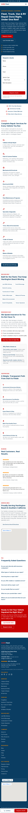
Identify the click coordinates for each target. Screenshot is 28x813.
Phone (4, 66)
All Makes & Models (6, 709)
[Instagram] (19, 1)
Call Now (8, 810)
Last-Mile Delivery (7, 284)
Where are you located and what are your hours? (13, 598)
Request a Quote (7, 36)
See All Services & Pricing (9, 264)
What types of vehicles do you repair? (12, 572)
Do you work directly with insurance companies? (11, 567)
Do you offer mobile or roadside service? (13, 580)
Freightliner (4, 700)
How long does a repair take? (9, 576)
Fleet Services (4, 766)
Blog (2, 748)
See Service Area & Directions (11, 524)
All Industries (4, 725)
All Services (4, 693)
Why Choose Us (5, 736)
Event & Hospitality (7, 302)
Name (4, 61)
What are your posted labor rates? (11, 593)
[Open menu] (26, 4)
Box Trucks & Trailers (6, 704)
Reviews (3, 739)
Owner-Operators (20, 302)
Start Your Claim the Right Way (11, 339)
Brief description (7, 82)
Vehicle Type (6, 77)
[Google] (10, 1)
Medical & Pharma (20, 295)
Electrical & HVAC (5, 688)
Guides (3, 750)
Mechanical (4, 686)
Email (4, 72)
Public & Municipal (7, 295)
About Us (3, 732)
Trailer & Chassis (5, 691)
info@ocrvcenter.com (6, 658)
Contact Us (4, 773)
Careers (3, 741)
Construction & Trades (8, 291)
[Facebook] (17, 1)
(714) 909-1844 (5, 656)
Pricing (3, 769)
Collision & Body (5, 681)
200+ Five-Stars (12, 661)
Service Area (4, 771)
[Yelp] (13, 1)
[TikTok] (15, 1)
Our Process (4, 734)
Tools (2, 755)
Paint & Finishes (5, 683)
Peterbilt (3, 707)
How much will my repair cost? (10, 585)
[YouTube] (8, 1)
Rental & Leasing (6, 288)
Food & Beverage (19, 284)
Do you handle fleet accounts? (10, 589)
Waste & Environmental (8, 299)
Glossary (3, 757)
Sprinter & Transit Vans (6, 702)
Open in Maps (6, 780)
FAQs (2, 752)
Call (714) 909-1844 (8, 40)
